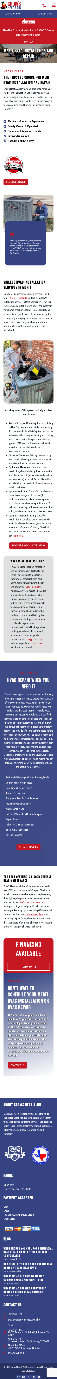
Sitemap (30, 1367)
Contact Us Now (12, 14)
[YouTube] (38, 1377)
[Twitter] (28, 1377)
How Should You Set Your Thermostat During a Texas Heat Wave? (28, 1266)
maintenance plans (34, 914)
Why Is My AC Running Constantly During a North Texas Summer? (25, 1290)
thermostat (18, 535)
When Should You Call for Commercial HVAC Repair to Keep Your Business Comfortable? (28, 1252)
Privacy (38, 1367)
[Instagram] (23, 1377)
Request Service (44, 14)
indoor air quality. (33, 586)
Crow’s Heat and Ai (19, 297)
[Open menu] (53, 5)
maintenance (36, 643)
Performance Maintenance (32, 902)
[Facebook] (18, 1377)
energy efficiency (34, 639)
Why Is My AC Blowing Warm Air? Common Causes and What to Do (24, 1278)
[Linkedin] (33, 1377)
